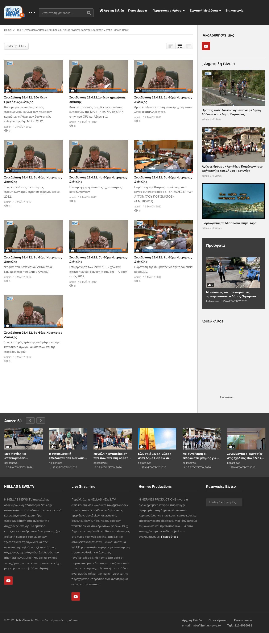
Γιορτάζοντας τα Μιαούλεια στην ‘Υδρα (229, 223)
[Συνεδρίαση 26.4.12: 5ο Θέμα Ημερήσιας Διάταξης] (163, 156)
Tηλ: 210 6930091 (239, 625)
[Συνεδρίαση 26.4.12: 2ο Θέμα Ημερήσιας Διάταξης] (163, 76)
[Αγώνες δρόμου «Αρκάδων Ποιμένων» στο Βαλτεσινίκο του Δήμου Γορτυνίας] (233, 144)
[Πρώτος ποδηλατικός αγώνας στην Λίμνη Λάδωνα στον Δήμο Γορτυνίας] (233, 88)
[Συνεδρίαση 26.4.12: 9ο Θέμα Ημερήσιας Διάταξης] (33, 311)
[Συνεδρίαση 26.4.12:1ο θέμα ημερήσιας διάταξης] (98, 76)
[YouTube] (206, 46)
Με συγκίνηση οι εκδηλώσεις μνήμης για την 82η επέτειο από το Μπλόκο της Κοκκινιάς (199, 456)
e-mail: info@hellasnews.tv (201, 625)
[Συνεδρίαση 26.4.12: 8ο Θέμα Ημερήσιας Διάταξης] (163, 236)
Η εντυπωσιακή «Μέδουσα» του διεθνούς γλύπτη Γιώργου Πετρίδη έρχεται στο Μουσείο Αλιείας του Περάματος (66, 456)
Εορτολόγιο (227, 397)
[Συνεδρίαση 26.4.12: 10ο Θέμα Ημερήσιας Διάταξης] (33, 76)
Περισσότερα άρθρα (167, 10)
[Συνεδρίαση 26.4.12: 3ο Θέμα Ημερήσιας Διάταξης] (33, 156)
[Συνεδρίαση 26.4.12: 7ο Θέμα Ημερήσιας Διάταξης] (98, 236)
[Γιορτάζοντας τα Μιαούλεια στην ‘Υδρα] (233, 201)
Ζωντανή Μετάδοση (203, 10)
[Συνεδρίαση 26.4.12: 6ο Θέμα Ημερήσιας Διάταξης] (33, 236)
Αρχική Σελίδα (113, 10)
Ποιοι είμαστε (138, 10)
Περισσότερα (169, 536)
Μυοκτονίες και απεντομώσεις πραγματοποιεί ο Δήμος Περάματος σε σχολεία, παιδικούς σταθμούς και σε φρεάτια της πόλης (232, 294)
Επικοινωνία (234, 10)
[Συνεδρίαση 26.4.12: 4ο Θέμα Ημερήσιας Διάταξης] (98, 156)
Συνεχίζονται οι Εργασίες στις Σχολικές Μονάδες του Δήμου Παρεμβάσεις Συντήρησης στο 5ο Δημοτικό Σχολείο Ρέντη (246, 456)
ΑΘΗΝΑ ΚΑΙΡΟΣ (212, 321)
